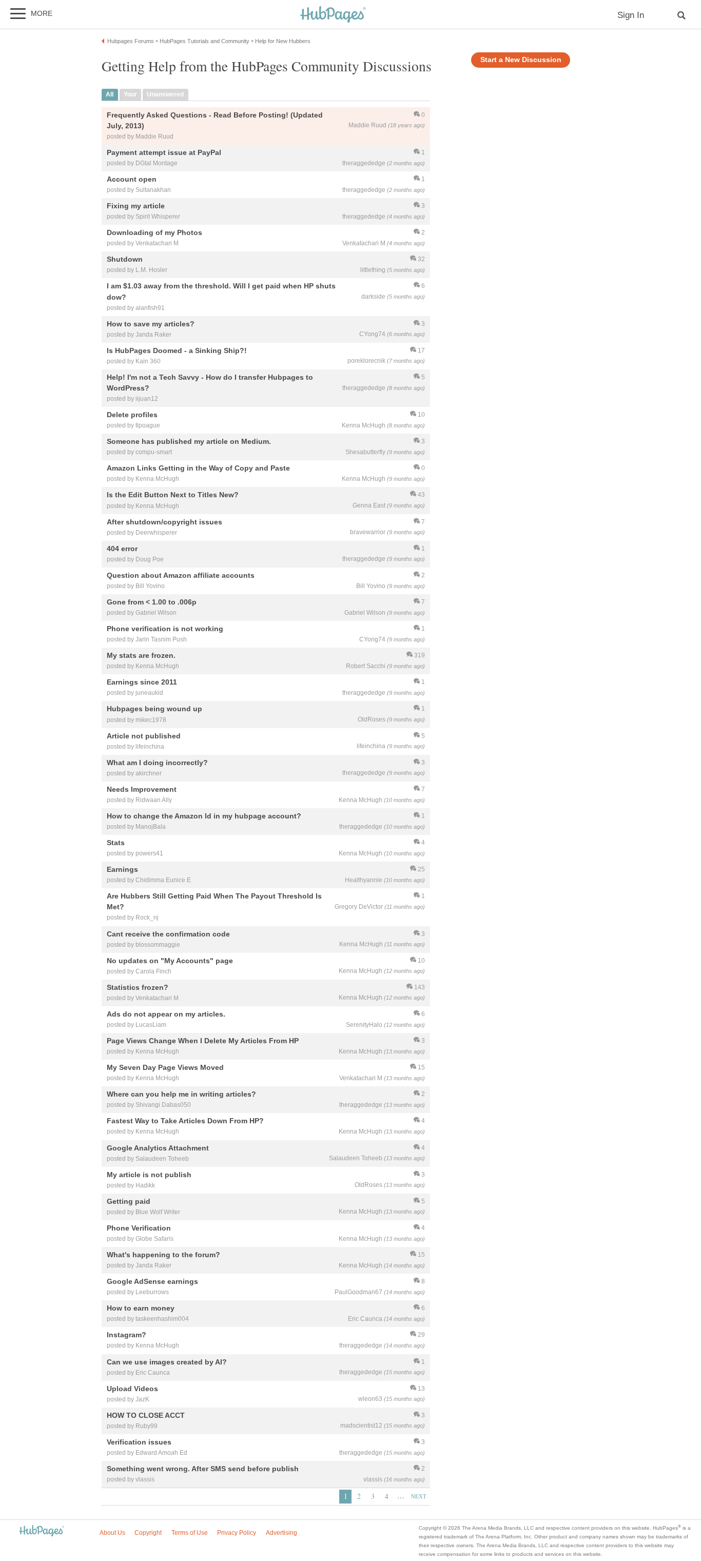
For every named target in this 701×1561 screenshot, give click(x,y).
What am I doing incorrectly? (157, 762)
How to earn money (140, 1308)
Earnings (122, 870)
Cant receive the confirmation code (168, 934)
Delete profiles (132, 415)
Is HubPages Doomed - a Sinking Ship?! (177, 350)
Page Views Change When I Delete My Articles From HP (203, 1041)
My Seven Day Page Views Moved (165, 1068)
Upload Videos (132, 1388)
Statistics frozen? (137, 987)
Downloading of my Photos (154, 233)
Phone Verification (139, 1228)
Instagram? (126, 1335)
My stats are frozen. (141, 656)
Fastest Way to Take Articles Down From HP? (185, 1121)
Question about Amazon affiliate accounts (181, 575)
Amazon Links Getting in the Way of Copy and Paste (198, 468)
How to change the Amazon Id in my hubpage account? (204, 816)
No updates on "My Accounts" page (170, 961)
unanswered (165, 94)
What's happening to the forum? (163, 1255)
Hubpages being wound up (154, 709)
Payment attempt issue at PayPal (164, 152)
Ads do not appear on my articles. (166, 1014)
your (130, 94)
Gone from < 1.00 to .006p (152, 602)
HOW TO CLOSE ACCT (146, 1415)
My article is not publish (149, 1174)
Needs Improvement (142, 789)
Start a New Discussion (520, 60)
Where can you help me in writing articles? (181, 1094)
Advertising (281, 1532)
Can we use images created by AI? (167, 1362)
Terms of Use (189, 1532)
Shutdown (125, 260)
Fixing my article (136, 206)
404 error (122, 548)
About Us (112, 1532)
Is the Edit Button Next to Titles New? (173, 495)
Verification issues (139, 1442)
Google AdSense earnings (152, 1282)
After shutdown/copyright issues (164, 522)
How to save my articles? (150, 324)
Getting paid (128, 1201)
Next (418, 1496)
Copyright (148, 1532)
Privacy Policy (236, 1532)
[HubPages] (333, 15)
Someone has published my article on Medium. (189, 442)
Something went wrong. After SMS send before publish (203, 1469)
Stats (116, 842)
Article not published (144, 736)
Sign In (630, 15)
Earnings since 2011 (142, 682)
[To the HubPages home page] (41, 1531)
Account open (132, 179)
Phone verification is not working (165, 629)
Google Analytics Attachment (158, 1148)
